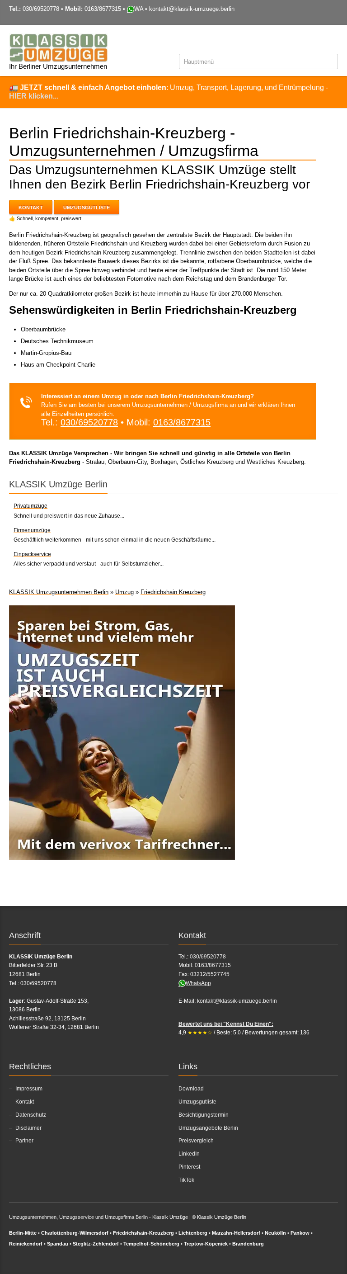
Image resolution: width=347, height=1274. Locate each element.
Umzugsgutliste (86, 207)
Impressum (28, 1088)
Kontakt (31, 207)
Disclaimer (28, 1128)
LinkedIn (189, 1154)
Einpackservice (32, 554)
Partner (24, 1140)
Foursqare (332, 40)
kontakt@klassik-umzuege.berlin (191, 8)
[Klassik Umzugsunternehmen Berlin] (58, 47)
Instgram (317, 40)
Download (191, 1088)
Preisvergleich (196, 1140)
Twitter (302, 40)
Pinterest (189, 1167)
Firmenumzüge (32, 530)
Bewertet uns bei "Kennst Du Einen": (225, 1024)
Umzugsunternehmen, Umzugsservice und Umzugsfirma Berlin (78, 1217)
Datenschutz (30, 1115)
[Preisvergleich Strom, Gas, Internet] (122, 732)
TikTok (186, 1180)
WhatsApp (198, 983)
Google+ (303, 1259)
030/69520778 (41, 8)
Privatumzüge (30, 506)
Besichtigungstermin (203, 1115)
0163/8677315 (102, 8)
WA (138, 8)
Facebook (287, 40)
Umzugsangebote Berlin (208, 1128)
